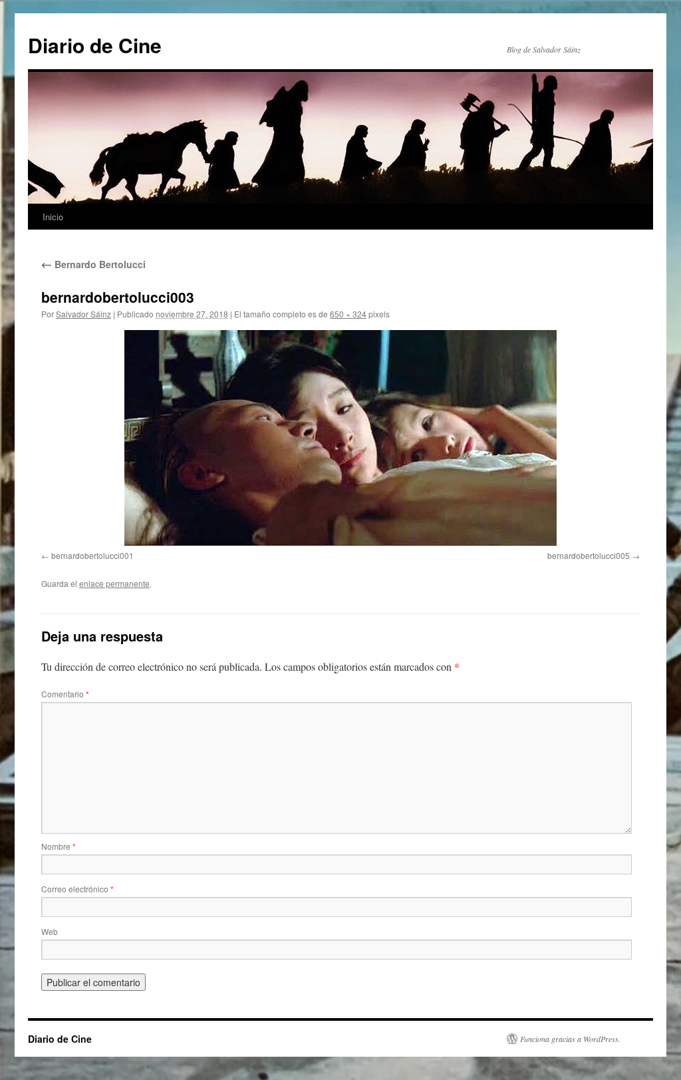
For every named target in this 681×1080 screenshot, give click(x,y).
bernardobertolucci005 (588, 555)
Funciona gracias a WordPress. (570, 1038)
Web (49, 931)
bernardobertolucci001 (92, 555)
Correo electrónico (77, 888)
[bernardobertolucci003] (340, 438)
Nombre (58, 846)
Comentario (65, 693)
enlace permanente (114, 583)
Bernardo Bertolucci (93, 264)
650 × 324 (348, 313)
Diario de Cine (95, 45)
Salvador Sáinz (83, 313)
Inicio (53, 216)
